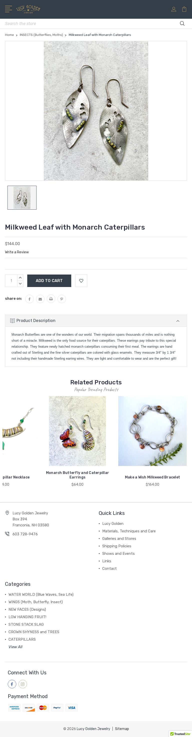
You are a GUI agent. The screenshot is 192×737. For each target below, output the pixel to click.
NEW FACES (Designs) (27, 609)
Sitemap (122, 729)
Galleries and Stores (119, 538)
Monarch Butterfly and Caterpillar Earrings (77, 475)
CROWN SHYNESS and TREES (33, 632)
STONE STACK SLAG (26, 624)
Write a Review (17, 252)
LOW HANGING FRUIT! (27, 617)
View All (15, 647)
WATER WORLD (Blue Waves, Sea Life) (41, 594)
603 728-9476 (25, 534)
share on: (13, 298)
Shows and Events (118, 553)
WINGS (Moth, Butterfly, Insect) (35, 602)
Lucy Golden (113, 523)
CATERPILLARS (22, 639)
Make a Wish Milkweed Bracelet (152, 477)
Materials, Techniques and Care (129, 531)
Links (106, 561)
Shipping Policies (116, 546)
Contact (109, 568)
